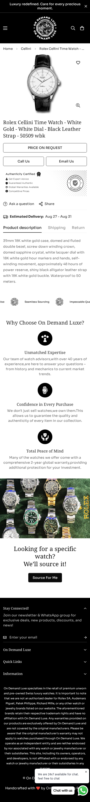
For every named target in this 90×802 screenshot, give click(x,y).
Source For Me (45, 577)
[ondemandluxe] (45, 28)
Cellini (26, 49)
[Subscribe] (82, 637)
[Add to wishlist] (78, 62)
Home (8, 49)
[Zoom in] (78, 105)
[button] (82, 28)
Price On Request (45, 148)
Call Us (24, 161)
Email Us (66, 161)
